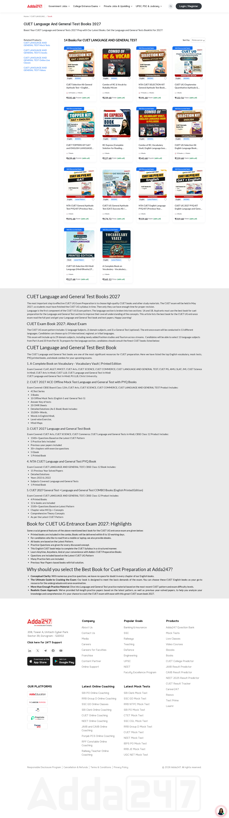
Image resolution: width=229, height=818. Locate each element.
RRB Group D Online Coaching (99, 698)
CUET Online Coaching (95, 715)
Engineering (130, 655)
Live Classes (173, 638)
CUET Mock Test (134, 732)
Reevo (170, 694)
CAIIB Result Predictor (179, 672)
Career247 (172, 689)
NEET (127, 666)
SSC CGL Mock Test (136, 721)
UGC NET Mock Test (136, 754)
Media (85, 638)
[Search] (170, 6)
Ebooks (170, 650)
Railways (129, 638)
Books (169, 655)
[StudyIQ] (37, 710)
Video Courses (174, 644)
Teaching (129, 644)
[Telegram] (45, 650)
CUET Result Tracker (178, 683)
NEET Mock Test (133, 738)
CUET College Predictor (180, 661)
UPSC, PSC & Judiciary (147, 6)
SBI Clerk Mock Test (135, 693)
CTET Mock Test (133, 715)
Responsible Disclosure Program (44, 767)
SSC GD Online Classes (95, 704)
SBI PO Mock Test (134, 709)
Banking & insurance (135, 627)
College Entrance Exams (85, 6)
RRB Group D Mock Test (138, 726)
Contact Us (88, 633)
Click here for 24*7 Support (44, 642)
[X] (37, 650)
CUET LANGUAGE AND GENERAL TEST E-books (35, 51)
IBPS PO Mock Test (135, 743)
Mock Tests (173, 633)
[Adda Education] (37, 694)
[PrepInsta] (37, 718)
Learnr (170, 706)
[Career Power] (37, 702)
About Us (87, 627)
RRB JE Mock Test (134, 749)
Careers (86, 644)
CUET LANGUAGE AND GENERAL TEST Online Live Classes (37, 60)
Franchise (87, 655)
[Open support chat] (221, 811)
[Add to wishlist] (93, 78)
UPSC (127, 661)
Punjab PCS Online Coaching (98, 736)
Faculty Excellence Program (140, 672)
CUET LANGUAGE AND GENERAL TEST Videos (35, 69)
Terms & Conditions (101, 767)
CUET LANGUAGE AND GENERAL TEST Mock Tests (37, 44)
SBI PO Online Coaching (95, 693)
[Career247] (37, 726)
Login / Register (188, 6)
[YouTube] (60, 650)
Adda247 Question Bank (180, 627)
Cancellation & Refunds (76, 767)
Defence (129, 650)
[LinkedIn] (29, 650)
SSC (126, 633)
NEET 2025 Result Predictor (182, 678)
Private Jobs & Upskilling (117, 6)
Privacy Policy (121, 767)
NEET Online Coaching (94, 721)
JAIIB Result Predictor (179, 666)
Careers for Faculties (94, 650)
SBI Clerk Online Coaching (96, 709)
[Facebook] (53, 650)
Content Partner (91, 661)
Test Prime (172, 700)
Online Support (90, 666)
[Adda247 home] (34, 6)
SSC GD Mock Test (135, 698)
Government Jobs (58, 6)
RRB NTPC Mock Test (137, 704)
